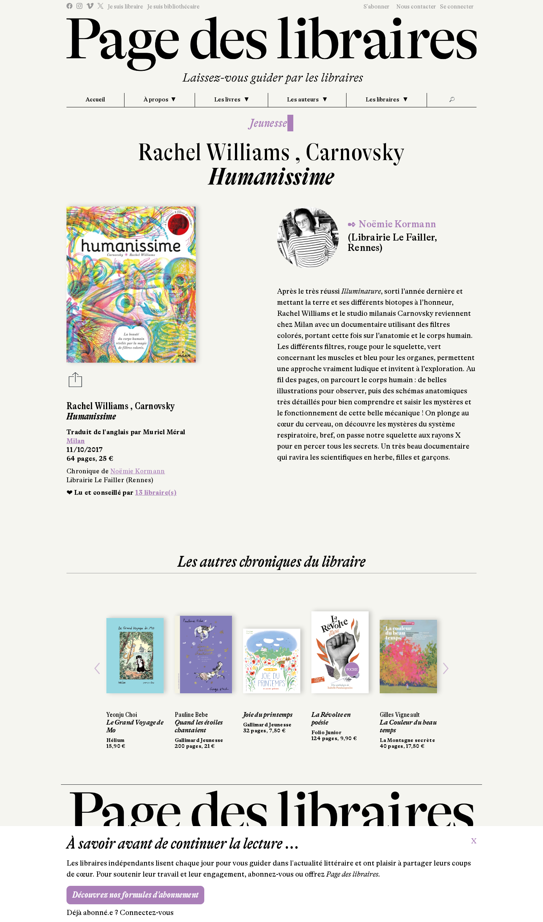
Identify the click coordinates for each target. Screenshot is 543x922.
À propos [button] (156, 99)
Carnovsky (355, 152)
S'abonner (376, 6)
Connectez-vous (147, 912)
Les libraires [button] (383, 99)
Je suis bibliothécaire (173, 6)
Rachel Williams (216, 152)
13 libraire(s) (156, 492)
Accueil (95, 99)
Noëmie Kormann (137, 471)
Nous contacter (416, 6)
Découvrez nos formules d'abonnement (135, 895)
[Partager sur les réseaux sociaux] (75, 382)
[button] (97, 668)
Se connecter (457, 6)
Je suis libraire (125, 6)
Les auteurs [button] (303, 99)
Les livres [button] (228, 99)
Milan (75, 441)
